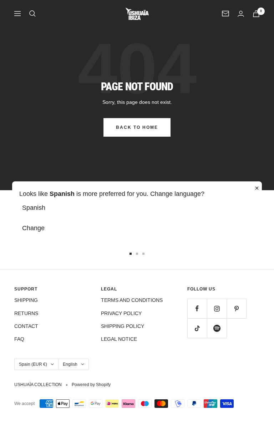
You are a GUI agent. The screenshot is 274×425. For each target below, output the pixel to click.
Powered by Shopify (91, 384)
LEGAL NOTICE (119, 339)
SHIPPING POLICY (122, 326)
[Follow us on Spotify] (217, 328)
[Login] (241, 14)
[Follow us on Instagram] (217, 308)
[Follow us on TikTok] (197, 328)
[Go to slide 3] (143, 254)
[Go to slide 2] (137, 254)
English (70, 364)
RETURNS (26, 313)
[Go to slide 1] (131, 254)
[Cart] (256, 13)
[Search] (32, 13)
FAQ (19, 339)
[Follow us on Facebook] (197, 308)
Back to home (137, 127)
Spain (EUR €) (33, 364)
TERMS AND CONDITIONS (132, 300)
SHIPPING (26, 300)
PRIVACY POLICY (121, 313)
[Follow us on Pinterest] (236, 308)
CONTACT (26, 326)
